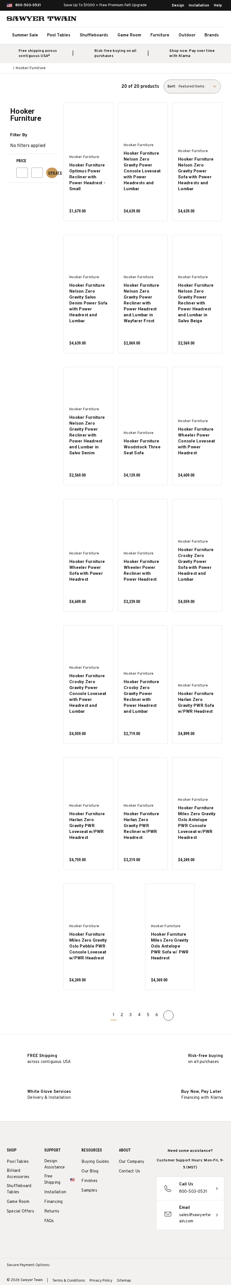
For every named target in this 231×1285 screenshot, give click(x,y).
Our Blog (89, 1171)
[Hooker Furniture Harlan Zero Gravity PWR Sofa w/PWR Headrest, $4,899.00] (197, 645)
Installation (199, 5)
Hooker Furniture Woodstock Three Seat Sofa (142, 446)
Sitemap (124, 1281)
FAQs (49, 1221)
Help (218, 5)
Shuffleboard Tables (19, 1189)
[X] (122, 1199)
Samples (89, 1190)
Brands (212, 35)
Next (168, 1015)
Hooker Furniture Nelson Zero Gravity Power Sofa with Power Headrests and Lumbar (196, 174)
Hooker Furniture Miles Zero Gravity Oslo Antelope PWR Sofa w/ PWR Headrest (170, 946)
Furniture (159, 35)
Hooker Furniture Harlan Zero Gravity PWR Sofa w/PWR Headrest (196, 702)
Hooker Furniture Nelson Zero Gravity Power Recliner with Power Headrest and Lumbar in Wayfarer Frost (141, 303)
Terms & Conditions (68, 1281)
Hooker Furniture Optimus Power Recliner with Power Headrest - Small (87, 177)
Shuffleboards (94, 35)
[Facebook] (132, 1186)
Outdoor (187, 35)
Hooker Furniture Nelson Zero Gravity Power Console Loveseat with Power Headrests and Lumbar (142, 171)
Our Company (131, 1162)
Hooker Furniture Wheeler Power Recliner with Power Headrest (141, 570)
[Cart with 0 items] (218, 20)
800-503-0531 (28, 5)
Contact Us (129, 1171)
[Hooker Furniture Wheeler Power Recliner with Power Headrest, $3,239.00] (143, 518)
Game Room (129, 35)
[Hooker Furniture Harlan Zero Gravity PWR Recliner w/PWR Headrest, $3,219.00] (143, 777)
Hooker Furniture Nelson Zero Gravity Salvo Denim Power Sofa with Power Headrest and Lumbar (88, 303)
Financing (53, 1202)
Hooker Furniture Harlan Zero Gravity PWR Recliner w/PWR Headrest (141, 825)
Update (53, 173)
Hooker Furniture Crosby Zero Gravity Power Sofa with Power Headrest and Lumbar (196, 564)
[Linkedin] (132, 1199)
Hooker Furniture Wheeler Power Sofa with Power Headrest (87, 570)
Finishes (89, 1181)
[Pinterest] (143, 1186)
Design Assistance (54, 1164)
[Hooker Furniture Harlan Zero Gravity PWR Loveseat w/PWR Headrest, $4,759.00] (88, 777)
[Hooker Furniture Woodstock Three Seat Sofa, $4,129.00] (143, 386)
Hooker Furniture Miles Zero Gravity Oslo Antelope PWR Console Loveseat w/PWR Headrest (197, 822)
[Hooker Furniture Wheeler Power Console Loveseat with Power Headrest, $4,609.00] (197, 386)
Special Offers (20, 1211)
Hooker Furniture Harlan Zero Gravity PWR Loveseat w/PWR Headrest (87, 825)
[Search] (193, 20)
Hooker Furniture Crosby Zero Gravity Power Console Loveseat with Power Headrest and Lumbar (87, 693)
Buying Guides (95, 1162)
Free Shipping (52, 1179)
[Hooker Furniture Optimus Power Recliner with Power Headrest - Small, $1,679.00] (88, 122)
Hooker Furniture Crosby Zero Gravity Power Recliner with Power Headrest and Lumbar (141, 696)
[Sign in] (205, 20)
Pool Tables (58, 35)
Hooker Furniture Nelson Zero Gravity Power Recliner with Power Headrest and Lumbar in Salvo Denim (87, 435)
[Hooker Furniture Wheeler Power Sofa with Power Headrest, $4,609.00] (88, 518)
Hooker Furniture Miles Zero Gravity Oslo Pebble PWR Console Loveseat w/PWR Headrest (88, 946)
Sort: (171, 86)
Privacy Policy (101, 1281)
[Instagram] (122, 1186)
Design (178, 5)
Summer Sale (25, 35)
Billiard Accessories (18, 1174)
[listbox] (199, 86)
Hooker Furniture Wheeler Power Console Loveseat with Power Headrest (196, 441)
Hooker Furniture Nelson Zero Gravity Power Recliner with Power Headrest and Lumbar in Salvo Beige (196, 303)
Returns (51, 1211)
